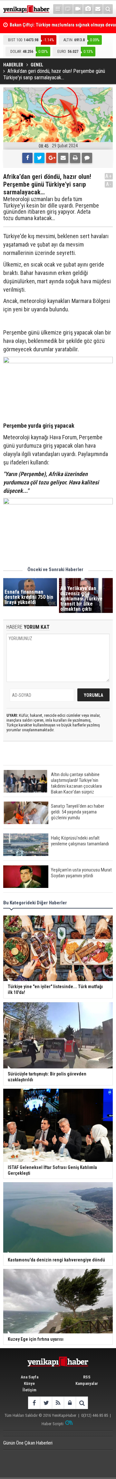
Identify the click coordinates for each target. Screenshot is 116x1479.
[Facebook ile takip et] (34, 1402)
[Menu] (58, 9)
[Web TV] (78, 9)
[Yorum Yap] (87, 158)
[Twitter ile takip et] (46, 1402)
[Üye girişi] (70, 1402)
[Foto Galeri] (88, 9)
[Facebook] (27, 158)
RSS (87, 1377)
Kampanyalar (86, 1383)
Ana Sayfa (29, 1377)
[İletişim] (98, 9)
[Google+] (51, 158)
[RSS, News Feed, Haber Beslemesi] (58, 1402)
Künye (29, 1383)
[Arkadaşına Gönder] (63, 158)
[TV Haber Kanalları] (68, 9)
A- (109, 184)
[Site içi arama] (108, 9)
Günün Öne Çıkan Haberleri (28, 1443)
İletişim (29, 1389)
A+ (108, 176)
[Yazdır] (75, 158)
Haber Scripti (52, 1423)
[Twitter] (39, 158)
